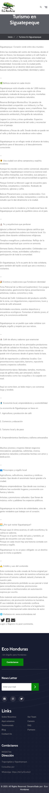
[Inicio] (8, 6)
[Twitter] (2, 620)
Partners (31, 730)
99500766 (6, 752)
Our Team (31, 717)
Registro (11, 624)
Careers (31, 721)
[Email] (13, 620)
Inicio (10, 37)
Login (2, 624)
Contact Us (7, 734)
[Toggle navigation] (45, 7)
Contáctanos (12, 662)
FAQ (29, 725)
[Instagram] (13, 699)
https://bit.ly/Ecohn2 (21, 772)
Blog (4, 730)
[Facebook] (7, 620)
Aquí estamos (8, 721)
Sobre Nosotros (9, 717)
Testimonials (7, 725)
